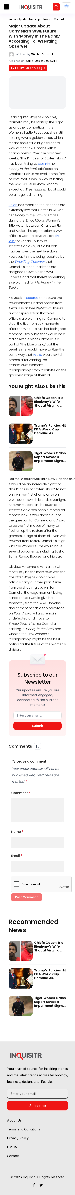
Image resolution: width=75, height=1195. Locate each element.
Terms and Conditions (23, 1129)
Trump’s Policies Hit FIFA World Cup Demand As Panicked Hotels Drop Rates (50, 433)
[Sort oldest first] (37, 746)
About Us (14, 1120)
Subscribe (37, 1106)
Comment (20, 793)
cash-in (44, 163)
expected (31, 297)
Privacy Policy (18, 1138)
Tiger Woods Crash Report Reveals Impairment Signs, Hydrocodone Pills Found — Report (50, 461)
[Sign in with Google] (66, 6)
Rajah (13, 205)
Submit (37, 726)
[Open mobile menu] (6, 6)
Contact (13, 1156)
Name (17, 831)
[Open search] (56, 6)
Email (16, 855)
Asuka (38, 354)
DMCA (12, 1147)
